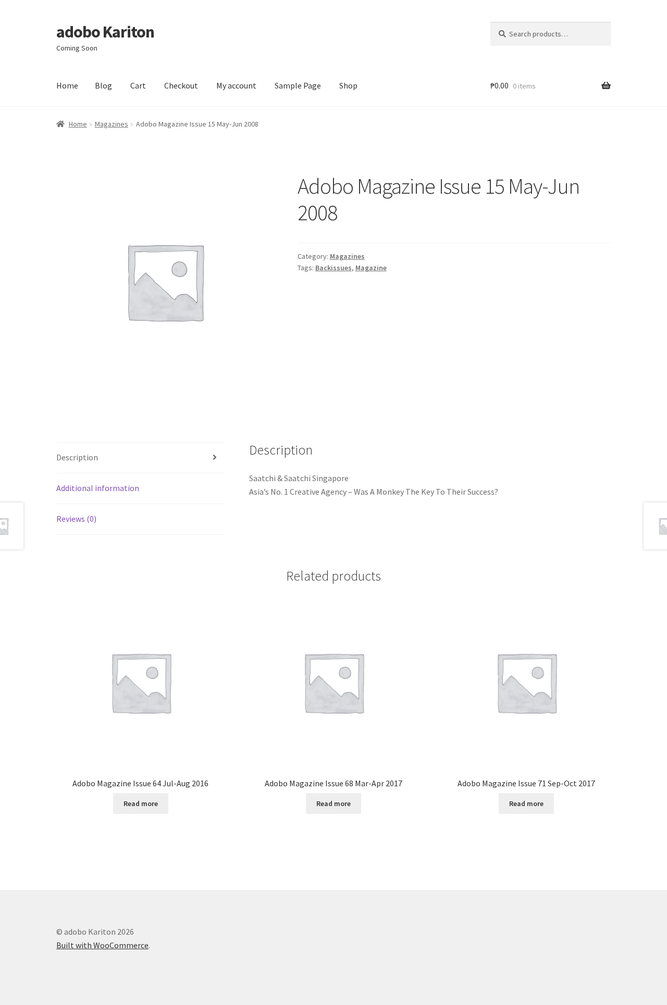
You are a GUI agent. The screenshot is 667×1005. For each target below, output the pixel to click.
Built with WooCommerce (102, 945)
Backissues (333, 267)
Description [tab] (77, 457)
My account (236, 85)
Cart (138, 85)
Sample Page (298, 85)
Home (67, 85)
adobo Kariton (105, 31)
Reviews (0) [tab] (76, 518)
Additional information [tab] (97, 488)
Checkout (181, 85)
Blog (103, 85)
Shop (348, 85)
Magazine (371, 267)
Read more (140, 803)
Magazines (111, 124)
